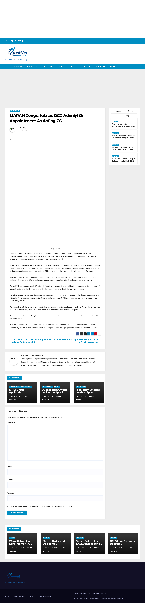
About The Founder (105, 67)
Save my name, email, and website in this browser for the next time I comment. (42, 506)
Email (10, 480)
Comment (12, 422)
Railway (114, 121)
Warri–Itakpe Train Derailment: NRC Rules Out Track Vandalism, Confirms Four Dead (123, 127)
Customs (115, 156)
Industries (32, 67)
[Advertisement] (72, 85)
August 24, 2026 (18, 547)
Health (56, 387)
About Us (87, 67)
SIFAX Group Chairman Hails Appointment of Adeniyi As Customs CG (33, 340)
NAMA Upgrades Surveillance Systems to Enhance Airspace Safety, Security (99, 598)
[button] (138, 67)
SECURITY (115, 133)
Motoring (48, 67)
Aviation (18, 67)
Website (10, 493)
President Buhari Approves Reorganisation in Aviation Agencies (78, 340)
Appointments (15, 111)
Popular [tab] (131, 111)
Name (10, 466)
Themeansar (46, 596)
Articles (73, 67)
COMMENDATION (26, 387)
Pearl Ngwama (25, 128)
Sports (61, 67)
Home (76, 593)
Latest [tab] (117, 111)
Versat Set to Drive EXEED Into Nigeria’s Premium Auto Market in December (123, 149)
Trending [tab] (125, 116)
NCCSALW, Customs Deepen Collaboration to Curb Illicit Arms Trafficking (124, 161)
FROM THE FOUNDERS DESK (97, 593)
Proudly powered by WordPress (16, 596)
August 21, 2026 (84, 547)
